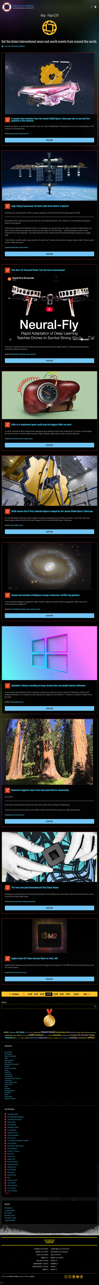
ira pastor (73, 1035)
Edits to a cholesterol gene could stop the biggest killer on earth (41, 425)
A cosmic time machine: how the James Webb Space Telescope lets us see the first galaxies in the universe (50, 120)
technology (73, 1038)
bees (6, 1086)
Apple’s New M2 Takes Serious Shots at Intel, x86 (34, 958)
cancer (82, 1032)
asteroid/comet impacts (13, 1078)
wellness (91, 1038)
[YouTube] (77, 1276)
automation (8, 1084)
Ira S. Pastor (11, 1188)
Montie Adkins (12, 1185)
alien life (7, 1072)
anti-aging (20, 1032)
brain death (78, 1032)
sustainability (66, 1038)
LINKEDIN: (37, 1252)
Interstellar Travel (66, 1035)
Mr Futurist (8, 1213)
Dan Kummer (11, 1143)
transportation (31, 901)
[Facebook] (66, 1276)
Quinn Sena (13, 815)
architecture (9, 1076)
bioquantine (37, 1032)
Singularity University (12, 1064)
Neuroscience (18, 1038)
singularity (56, 1038)
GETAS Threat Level (49, 1241)
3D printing (8, 1052)
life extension (20, 815)
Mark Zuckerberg (10, 1068)
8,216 (30, 994)
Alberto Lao (11, 1159)
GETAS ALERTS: (54, 1252)
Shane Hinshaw (14, 439)
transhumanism (82, 1038)
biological (8, 1092)
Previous (15, 994)
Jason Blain (11, 1183)
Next (85, 994)
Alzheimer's (13, 1032)
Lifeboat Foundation (14, 1276)
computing (25, 901)
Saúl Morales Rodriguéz (15, 1117)
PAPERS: (53, 1266)
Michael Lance (12, 1180)
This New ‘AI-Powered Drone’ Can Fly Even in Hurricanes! (38, 270)
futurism (24, 972)
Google (27, 1035)
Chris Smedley (12, 1191)
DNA (6, 1058)
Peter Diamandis (10, 1056)
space (21, 134)
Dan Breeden (11, 1125)
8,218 (42, 994)
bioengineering (10, 1090)
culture (92, 1032)
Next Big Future (10, 1215)
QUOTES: (53, 1269)
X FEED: (38, 1255)
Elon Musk (8, 1062)
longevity (8, 1038)
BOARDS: (53, 1258)
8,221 (62, 994)
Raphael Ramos (12, 1164)
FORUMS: (44, 1269)
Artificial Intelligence (29, 1032)
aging (6, 1032)
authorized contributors (17, 46)
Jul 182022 (7, 120)
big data (7, 1088)
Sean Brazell (11, 1170)
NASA (14, 1038)
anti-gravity (8, 1074)
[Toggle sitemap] (92, 7)
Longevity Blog (10, 1210)
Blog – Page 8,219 (49, 15)
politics (22, 1038)
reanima (27, 1038)
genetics (31, 439)
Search (95, 1006)
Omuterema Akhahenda (15, 1146)
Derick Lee (11, 1156)
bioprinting (8, 1097)
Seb (8, 1177)
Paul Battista (11, 1130)
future (19, 1035)
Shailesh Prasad (13, 1127)
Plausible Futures (10, 1218)
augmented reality (11, 1082)
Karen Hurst (11, 1138)
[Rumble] (81, 1276)
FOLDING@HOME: (37, 1264)
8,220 (56, 994)
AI (9, 1032)
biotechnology (60, 1032)
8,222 (68, 994)
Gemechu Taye (12, 1133)
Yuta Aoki (10, 1154)
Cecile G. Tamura (13, 1151)
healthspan (39, 1035)
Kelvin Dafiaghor (13, 1135)
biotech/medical (24, 247)
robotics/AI (33, 354)
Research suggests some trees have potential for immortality (40, 790)
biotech (52, 1032)
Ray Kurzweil (9, 1060)
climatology (22, 354)
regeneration (43, 1038)
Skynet (7, 1066)
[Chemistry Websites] (49, 1018)
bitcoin (68, 1032)
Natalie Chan (11, 1167)
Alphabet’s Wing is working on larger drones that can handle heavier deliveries (48, 686)
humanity (46, 1035)
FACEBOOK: (37, 1249)
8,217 (36, 994)
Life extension (83, 1035)
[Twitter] (69, 1276)
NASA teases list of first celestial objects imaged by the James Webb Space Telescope (52, 511)
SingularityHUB (10, 1220)
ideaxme (50, 1035)
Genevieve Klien (14, 134)
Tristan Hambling (14, 525)
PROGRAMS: (54, 1264)
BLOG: (52, 1255)
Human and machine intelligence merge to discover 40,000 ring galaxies (45, 595)
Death (95, 1032)
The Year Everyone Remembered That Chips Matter (35, 888)
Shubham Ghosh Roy (15, 901)
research (50, 1038)
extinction (15, 1035)
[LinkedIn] (73, 1276)
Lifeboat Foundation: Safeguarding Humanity (45, 7)
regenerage (34, 1038)
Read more (49, 140)
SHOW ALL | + (7, 1193)
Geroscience (9, 1208)
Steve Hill (10, 1172)
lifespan (92, 1035)
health (32, 1035)
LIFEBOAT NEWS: (55, 1249)
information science (25, 609)
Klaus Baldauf (12, 1148)
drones (27, 354)
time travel (25, 134)
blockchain (73, 1032)
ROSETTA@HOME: (37, 1266)
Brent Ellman (11, 1175)
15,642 (76, 994)
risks (53, 1038)
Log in (6, 46)
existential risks (8, 1035)
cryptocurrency (88, 1032)
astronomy (8, 1080)
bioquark (45, 1032)
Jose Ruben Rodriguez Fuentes (18, 1140)
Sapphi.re (32, 1276)
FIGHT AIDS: (39, 1261)
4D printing (8, 1054)
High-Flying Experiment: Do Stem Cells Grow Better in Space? (40, 206)
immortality (56, 1035)
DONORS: (43, 1258)
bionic (7, 1094)
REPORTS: (53, 1261)
